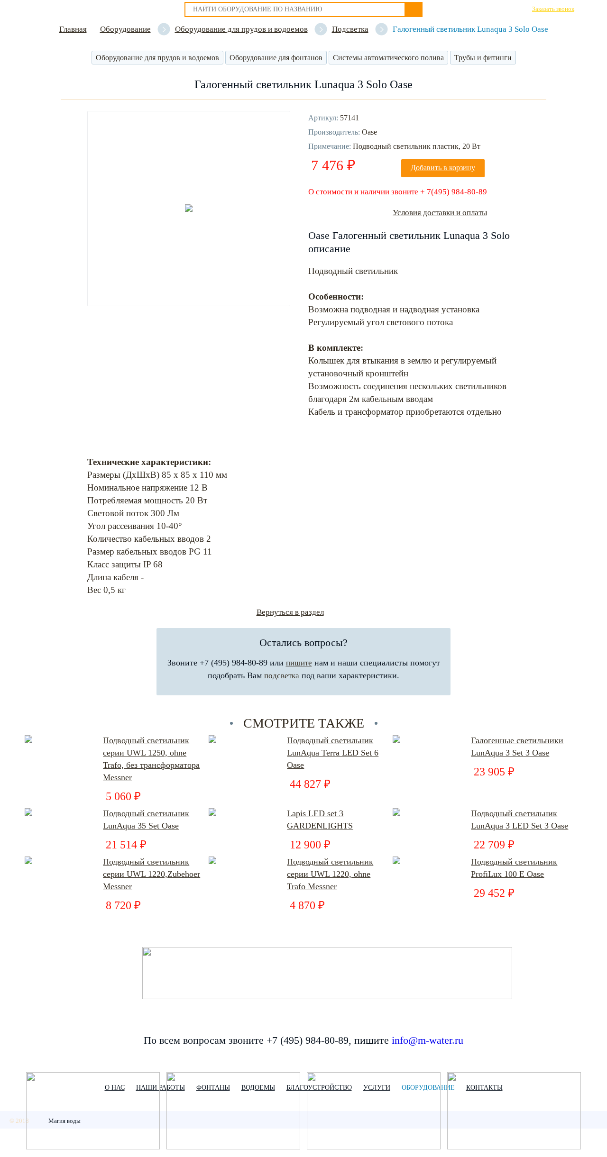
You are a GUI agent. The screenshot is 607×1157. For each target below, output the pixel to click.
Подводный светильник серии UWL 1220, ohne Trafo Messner (330, 874)
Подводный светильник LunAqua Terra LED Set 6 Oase (332, 753)
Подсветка (350, 29)
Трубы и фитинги (483, 58)
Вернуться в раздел (290, 612)
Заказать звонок (553, 8)
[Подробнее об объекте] (93, 1111)
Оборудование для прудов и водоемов (241, 29)
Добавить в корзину (443, 168)
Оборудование (125, 29)
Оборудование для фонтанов (276, 58)
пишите (299, 662)
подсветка (281, 675)
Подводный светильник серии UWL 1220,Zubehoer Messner (151, 874)
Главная (73, 29)
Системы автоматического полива (388, 58)
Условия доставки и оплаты (440, 212)
